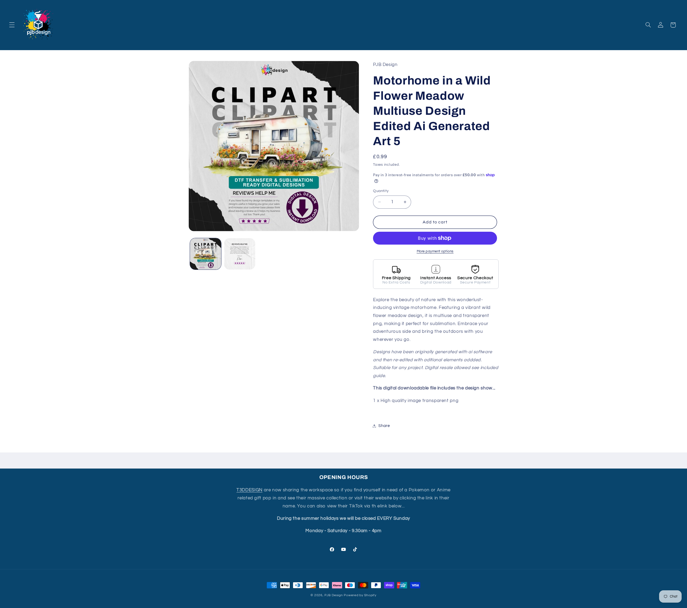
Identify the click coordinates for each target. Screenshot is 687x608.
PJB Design (333, 595)
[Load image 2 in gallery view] (239, 254)
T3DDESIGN (249, 490)
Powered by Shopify (360, 595)
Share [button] (384, 426)
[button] (12, 25)
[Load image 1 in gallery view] (205, 254)
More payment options (435, 251)
